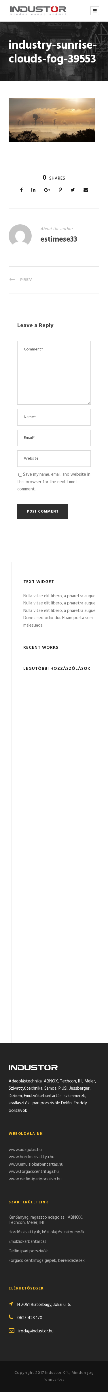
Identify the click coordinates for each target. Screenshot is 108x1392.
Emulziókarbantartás (27, 1241)
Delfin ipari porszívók (28, 1251)
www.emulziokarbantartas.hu (36, 1164)
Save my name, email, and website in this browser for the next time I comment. (53, 482)
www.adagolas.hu (25, 1149)
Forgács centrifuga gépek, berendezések (47, 1260)
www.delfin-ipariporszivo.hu (35, 1179)
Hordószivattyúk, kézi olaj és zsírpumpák (46, 1232)
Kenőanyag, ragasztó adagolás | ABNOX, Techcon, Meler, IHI (46, 1220)
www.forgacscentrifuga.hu (34, 1171)
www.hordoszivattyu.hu (31, 1157)
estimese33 (58, 240)
